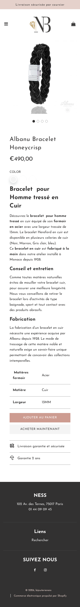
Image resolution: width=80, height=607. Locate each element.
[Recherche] (61, 24)
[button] (33, 121)
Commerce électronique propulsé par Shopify (40, 596)
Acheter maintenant (40, 429)
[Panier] (73, 24)
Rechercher (40, 540)
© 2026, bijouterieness (38, 590)
